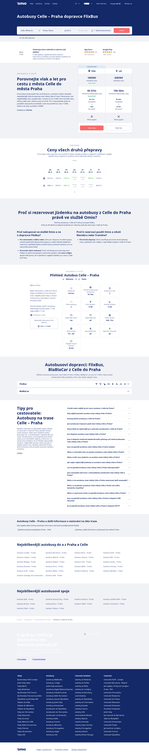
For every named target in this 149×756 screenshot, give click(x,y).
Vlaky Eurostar (23, 718)
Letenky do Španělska (83, 699)
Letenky (47, 4)
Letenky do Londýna (83, 689)
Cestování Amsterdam (112, 722)
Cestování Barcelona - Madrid (115, 683)
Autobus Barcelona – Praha (56, 553)
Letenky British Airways (84, 735)
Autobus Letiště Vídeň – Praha (114, 599)
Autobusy (39, 4)
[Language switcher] (88, 3)
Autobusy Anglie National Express (59, 689)
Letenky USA (80, 712)
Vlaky (31, 4)
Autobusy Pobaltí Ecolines (56, 692)
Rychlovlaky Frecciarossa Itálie (29, 696)
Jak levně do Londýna (112, 728)
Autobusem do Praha (42, 620)
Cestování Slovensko (112, 705)
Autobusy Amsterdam (54, 705)
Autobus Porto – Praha (54, 566)
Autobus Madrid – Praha (55, 557)
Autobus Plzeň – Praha (25, 608)
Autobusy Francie (53, 722)
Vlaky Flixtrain (22, 728)
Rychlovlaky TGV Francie (27, 692)
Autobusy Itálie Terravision (56, 696)
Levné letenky (80, 696)
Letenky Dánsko (81, 731)
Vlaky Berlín (22, 686)
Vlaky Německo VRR (25, 722)
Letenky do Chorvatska (84, 702)
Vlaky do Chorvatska (25, 712)
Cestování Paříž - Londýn (113, 679)
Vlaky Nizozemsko (24, 731)
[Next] (105, 171)
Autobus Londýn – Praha (26, 553)
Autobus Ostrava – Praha (112, 566)
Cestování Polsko (110, 725)
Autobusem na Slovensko (56, 715)
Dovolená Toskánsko (112, 709)
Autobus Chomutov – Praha (113, 604)
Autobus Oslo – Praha (82, 562)
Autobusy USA (51, 735)
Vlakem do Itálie (23, 702)
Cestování (108, 676)
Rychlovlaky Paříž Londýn (27, 679)
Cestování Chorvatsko (112, 692)
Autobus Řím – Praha (111, 557)
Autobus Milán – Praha (83, 566)
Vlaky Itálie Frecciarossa (26, 725)
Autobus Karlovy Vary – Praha (57, 599)
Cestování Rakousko (112, 702)
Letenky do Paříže (82, 683)
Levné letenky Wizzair (83, 715)
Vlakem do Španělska (25, 709)
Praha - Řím (108, 689)
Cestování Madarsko (112, 696)
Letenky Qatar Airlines (84, 725)
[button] (70, 30)
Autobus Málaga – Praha (26, 562)
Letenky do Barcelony (83, 692)
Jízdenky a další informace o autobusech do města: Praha (97, 530)
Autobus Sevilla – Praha (112, 562)
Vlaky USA (21, 735)
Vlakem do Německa (25, 705)
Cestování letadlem (83, 676)
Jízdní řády (108, 712)
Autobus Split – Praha (54, 575)
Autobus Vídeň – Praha (83, 604)
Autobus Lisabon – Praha (26, 557)
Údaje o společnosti (43, 750)
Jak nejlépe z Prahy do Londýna (116, 686)
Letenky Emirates (82, 722)
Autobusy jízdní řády (54, 702)
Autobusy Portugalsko (55, 728)
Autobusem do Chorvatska (56, 712)
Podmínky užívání (61, 750)
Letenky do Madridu (83, 679)
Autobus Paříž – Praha (111, 553)
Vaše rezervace (101, 3)
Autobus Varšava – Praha (84, 599)
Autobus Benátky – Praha (113, 571)
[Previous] (43, 171)
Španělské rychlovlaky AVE (27, 699)
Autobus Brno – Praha (82, 553)
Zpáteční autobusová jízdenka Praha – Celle (34, 530)
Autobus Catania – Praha (83, 557)
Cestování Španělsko (112, 735)
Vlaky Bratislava (23, 689)
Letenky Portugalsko (83, 728)
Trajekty (54, 4)
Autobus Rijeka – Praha (54, 571)
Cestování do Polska (112, 699)
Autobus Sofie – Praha (25, 571)
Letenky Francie (81, 709)
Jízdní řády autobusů (54, 686)
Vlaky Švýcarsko (23, 715)
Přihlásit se (128, 4)
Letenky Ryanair (81, 718)
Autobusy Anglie (52, 731)
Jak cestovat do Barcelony (114, 715)
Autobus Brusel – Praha (26, 604)
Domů (19, 620)
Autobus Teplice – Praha (55, 608)
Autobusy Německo (54, 725)
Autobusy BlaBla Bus (54, 679)
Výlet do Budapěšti (111, 718)
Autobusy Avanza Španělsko (57, 699)
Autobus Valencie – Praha (84, 571)
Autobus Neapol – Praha (55, 562)
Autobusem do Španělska (56, 709)
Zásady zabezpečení (79, 750)
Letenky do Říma (81, 686)
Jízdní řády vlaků (23, 683)
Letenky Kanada (81, 705)
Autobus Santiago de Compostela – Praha (33, 575)
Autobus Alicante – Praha (26, 566)
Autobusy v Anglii (53, 683)
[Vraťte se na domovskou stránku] (23, 3)
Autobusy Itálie (52, 718)
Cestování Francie (111, 731)
